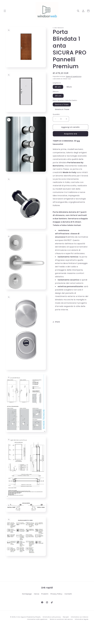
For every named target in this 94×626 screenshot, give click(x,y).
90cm (69, 87)
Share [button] (57, 322)
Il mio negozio (21, 617)
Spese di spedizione (73, 76)
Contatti (68, 594)
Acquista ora (70, 134)
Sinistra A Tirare (62, 109)
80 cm (58, 87)
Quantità (56, 114)
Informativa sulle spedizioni (37, 619)
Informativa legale (81, 619)
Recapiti (66, 617)
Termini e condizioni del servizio (61, 619)
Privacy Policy (56, 594)
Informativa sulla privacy (52, 617)
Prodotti (44, 594)
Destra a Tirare (62, 104)
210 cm (58, 96)
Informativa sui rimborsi (79, 617)
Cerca (36, 594)
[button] (4, 10)
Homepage (27, 594)
